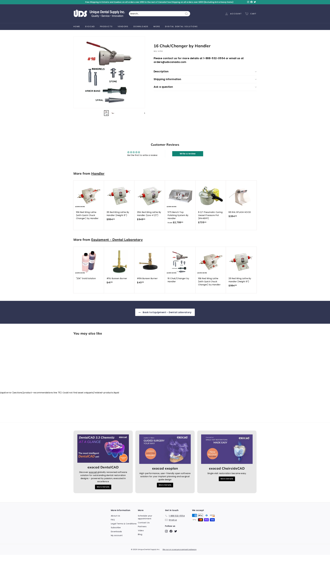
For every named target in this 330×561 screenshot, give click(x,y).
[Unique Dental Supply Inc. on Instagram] (185, 300)
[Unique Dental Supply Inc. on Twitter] (194, 300)
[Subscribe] (206, 293)
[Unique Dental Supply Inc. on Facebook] (190, 300)
